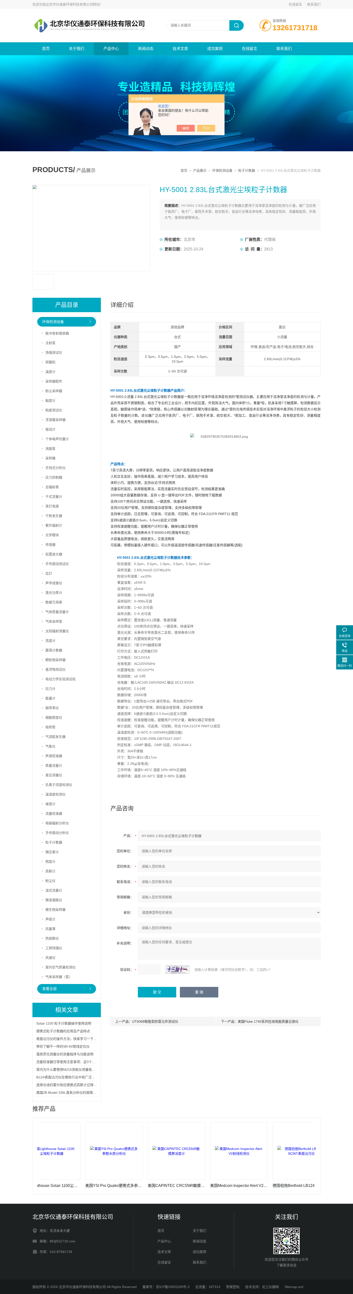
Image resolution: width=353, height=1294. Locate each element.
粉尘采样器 (53, 391)
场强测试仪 (53, 352)
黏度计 (50, 400)
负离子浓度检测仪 (58, 785)
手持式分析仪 (55, 468)
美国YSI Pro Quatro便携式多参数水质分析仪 (85, 1186)
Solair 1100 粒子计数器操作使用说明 (63, 1023)
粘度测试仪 (53, 410)
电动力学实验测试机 (60, 679)
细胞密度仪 (53, 717)
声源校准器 (53, 756)
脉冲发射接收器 (57, 333)
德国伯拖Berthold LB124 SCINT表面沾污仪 (272, 1186)
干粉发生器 (53, 516)
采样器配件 (53, 381)
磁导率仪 (52, 708)
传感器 (50, 545)
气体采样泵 (53, 621)
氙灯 (48, 573)
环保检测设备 (222, 170)
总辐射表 (52, 487)
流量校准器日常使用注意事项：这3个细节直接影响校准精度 (81, 1062)
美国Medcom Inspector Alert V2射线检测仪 (210, 1186)
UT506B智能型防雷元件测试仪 (155, 1021)
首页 (46, 49)
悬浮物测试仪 (55, 669)
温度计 (50, 372)
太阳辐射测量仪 (57, 631)
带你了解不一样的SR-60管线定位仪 (63, 1046)
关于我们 (76, 49)
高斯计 (50, 871)
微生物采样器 (55, 909)
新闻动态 (145, 49)
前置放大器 (53, 554)
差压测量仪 (53, 775)
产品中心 (111, 49)
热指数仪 (52, 938)
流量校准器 (53, 813)
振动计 (50, 429)
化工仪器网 (270, 1287)
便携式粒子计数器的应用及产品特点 (63, 1031)
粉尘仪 (50, 881)
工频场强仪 (53, 948)
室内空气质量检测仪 (60, 967)
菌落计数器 (53, 650)
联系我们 (314, 4)
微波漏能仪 (53, 900)
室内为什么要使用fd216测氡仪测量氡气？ (67, 1069)
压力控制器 (53, 477)
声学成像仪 (53, 583)
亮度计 (50, 641)
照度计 (50, 861)
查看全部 (49, 989)
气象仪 (50, 746)
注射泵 (50, 343)
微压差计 (52, 852)
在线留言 (295, 4)
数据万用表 (53, 602)
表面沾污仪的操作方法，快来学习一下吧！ (68, 1039)
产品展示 (200, 170)
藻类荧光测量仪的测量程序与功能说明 (64, 1054)
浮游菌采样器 (55, 420)
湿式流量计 (53, 890)
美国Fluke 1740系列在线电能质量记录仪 (268, 1021)
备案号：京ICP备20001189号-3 (165, 1287)
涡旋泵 (50, 448)
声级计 (50, 919)
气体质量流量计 (57, 612)
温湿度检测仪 (55, 794)
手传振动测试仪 (57, 564)
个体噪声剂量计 (57, 439)
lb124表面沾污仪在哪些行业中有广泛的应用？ (70, 1077)
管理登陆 (232, 1287)
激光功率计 (53, 593)
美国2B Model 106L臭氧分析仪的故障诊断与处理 (73, 1092)
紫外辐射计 (53, 525)
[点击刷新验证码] (177, 970)
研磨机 (50, 362)
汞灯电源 (52, 506)
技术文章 (180, 49)
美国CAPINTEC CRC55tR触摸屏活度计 (147, 1186)
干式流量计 (53, 496)
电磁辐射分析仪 (57, 823)
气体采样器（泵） (58, 977)
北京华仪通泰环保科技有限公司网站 (73, 4)
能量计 (50, 698)
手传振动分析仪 (57, 833)
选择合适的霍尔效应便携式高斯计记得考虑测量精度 (75, 1085)
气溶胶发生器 (55, 737)
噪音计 (50, 804)
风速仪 (50, 958)
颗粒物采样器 (55, 660)
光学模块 (52, 535)
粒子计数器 (246, 170)
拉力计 (50, 689)
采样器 (50, 458)
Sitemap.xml (294, 1287)
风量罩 (50, 929)
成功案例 (215, 49)
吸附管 (50, 727)
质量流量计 (53, 765)
